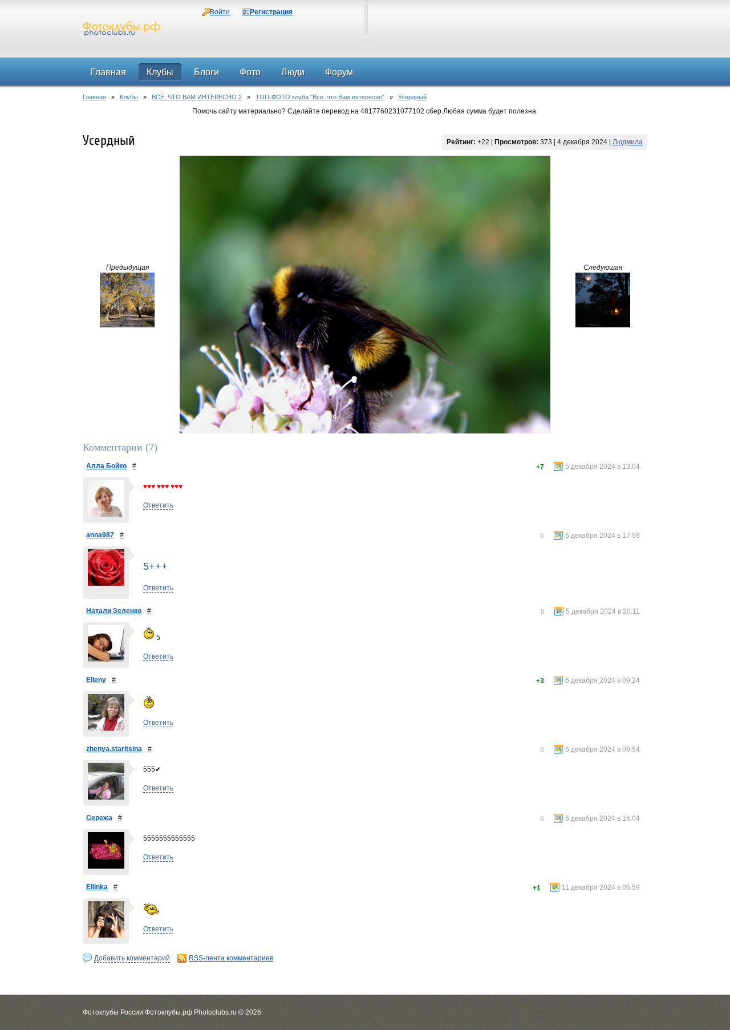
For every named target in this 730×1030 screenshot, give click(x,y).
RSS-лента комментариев (231, 958)
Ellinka (97, 887)
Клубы (129, 97)
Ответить (158, 505)
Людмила (628, 142)
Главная (94, 97)
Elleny (96, 680)
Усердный (412, 97)
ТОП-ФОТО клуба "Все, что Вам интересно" (320, 97)
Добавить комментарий (132, 958)
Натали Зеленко (113, 611)
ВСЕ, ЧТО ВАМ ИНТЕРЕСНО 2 (197, 97)
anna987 (100, 535)
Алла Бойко (106, 466)
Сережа (99, 818)
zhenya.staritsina (114, 749)
